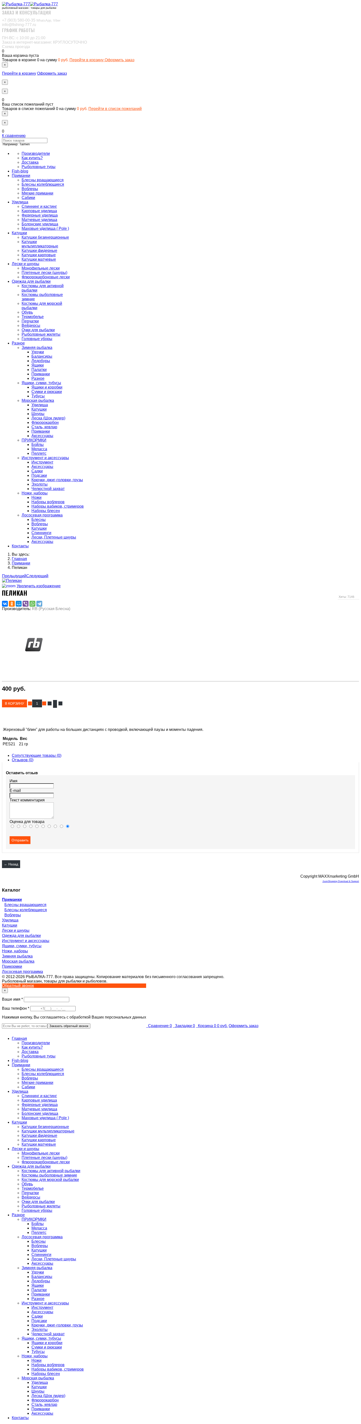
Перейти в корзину (87, 60)
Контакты (20, 546)
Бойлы (37, 444)
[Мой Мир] (19, 604)
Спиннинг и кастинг (39, 206)
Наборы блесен (45, 511)
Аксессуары (42, 436)
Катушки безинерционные (45, 237)
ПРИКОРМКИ (34, 440)
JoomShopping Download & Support (340, 881)
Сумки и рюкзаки (46, 392)
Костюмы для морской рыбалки (50, 1180)
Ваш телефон (16, 1008)
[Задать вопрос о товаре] (55, 704)
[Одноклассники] (12, 604)
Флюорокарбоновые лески (46, 277)
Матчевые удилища (39, 220)
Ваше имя (13, 999)
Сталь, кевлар (44, 427)
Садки (37, 471)
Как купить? (32, 158)
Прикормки (12, 966)
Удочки (37, 352)
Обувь (27, 312)
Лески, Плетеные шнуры (53, 537)
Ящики (37, 365)
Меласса (39, 449)
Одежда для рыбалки (31, 281)
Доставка (30, 162)
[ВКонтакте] (5, 604)
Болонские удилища (40, 224)
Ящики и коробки (46, 387)
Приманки (21, 175)
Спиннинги (41, 533)
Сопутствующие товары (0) (36, 755)
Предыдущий (14, 576)
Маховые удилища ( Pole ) (45, 228)
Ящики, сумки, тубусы (41, 383)
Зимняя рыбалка (37, 347)
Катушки (19, 233)
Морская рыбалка (38, 400)
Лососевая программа (42, 515)
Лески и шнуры (25, 264)
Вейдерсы (31, 325)
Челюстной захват (48, 489)
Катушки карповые (39, 255)
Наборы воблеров (48, 502)
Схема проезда (16, 47)
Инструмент (42, 462)
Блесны (38, 519)
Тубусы (38, 396)
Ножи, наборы (35, 493)
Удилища (20, 202)
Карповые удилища (39, 211)
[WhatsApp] (32, 604)
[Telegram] (39, 604)
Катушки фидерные (39, 250)
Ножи (36, 497)
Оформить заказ (119, 60)
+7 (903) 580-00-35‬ (31, 20)
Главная (19, 1038)
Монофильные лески (41, 268)
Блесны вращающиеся (43, 180)
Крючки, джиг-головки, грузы (57, 480)
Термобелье (33, 317)
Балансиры (41, 356)
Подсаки (39, 475)
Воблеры (30, 189)
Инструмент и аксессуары (45, 458)
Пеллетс (38, 453)
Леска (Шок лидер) (48, 418)
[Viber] (25, 604)
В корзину (15, 703)
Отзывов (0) (22, 760)
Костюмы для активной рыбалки (51, 1171)
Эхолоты (39, 484)
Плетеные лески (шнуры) (44, 272)
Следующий (37, 576)
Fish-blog (20, 171)
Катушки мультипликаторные (40, 244)
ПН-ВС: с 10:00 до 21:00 (23, 38)
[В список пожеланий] (50, 703)
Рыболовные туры (39, 167)
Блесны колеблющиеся (43, 184)
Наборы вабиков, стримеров (57, 506)
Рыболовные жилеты (41, 334)
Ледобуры (40, 361)
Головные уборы (37, 339)
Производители (36, 153)
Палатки (39, 370)
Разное (18, 343)
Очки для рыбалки (38, 330)
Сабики (28, 198)
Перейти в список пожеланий (115, 109)
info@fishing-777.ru (19, 25)
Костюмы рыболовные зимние (49, 1175)
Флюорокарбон (45, 422)
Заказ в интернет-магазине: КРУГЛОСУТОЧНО (44, 42)
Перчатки (30, 321)
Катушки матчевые (39, 259)
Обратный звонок (18, 985)
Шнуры (37, 414)
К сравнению (14, 136)
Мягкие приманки (37, 193)
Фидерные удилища (40, 215)
